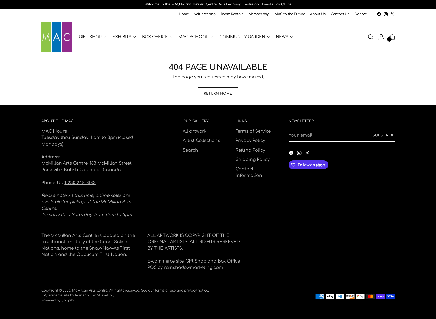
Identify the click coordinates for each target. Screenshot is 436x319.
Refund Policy (250, 150)
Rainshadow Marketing (94, 295)
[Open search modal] (371, 37)
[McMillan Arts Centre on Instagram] (386, 14)
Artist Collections (201, 140)
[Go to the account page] (381, 37)
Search (190, 150)
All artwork (195, 131)
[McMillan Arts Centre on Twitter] (392, 14)
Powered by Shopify (57, 300)
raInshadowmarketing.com (193, 267)
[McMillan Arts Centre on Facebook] (379, 14)
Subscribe (384, 135)
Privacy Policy (250, 140)
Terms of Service (253, 131)
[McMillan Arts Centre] (56, 37)
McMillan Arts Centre (89, 290)
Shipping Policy (252, 159)
